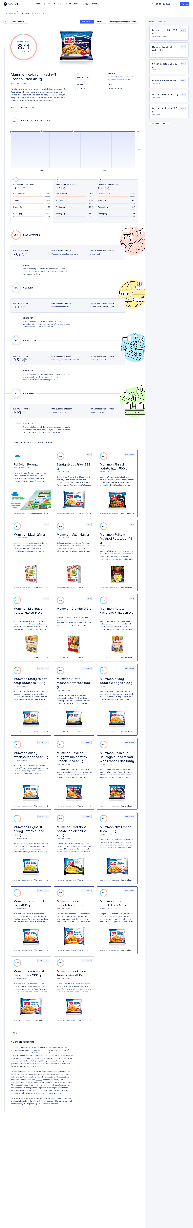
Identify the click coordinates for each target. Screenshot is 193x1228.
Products (26, 14)
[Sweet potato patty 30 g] (169, 66)
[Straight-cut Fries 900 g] (169, 33)
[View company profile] (31, 483)
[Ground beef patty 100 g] (169, 111)
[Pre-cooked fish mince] (169, 82)
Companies (11, 14)
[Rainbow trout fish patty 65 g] (169, 49)
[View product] (74, 483)
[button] (44, 4)
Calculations (95, 4)
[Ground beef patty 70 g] (169, 96)
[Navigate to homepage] (13, 4)
